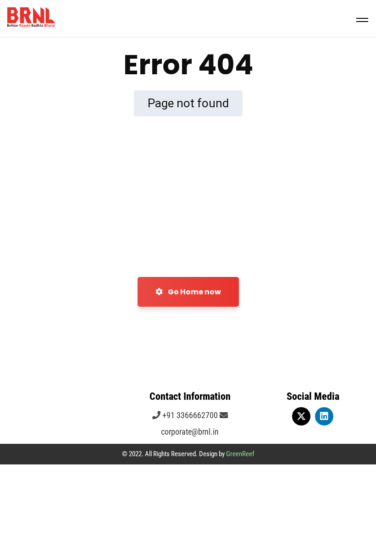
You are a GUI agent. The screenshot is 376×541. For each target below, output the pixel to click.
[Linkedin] (324, 416)
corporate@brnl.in (190, 431)
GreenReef (240, 454)
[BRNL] (188, 18)
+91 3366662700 (189, 415)
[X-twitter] (301, 416)
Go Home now (193, 292)
